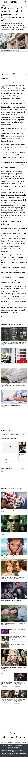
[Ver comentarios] (26, 6)
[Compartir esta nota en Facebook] (2, 74)
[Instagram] (16, 737)
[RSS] (20, 737)
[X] (8, 737)
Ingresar (21, 1)
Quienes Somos (10, 742)
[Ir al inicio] (10, 2)
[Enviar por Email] (14, 74)
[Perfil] (14, 733)
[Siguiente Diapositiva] (26, 451)
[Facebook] (4, 737)
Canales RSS (3, 742)
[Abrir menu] (2, 2)
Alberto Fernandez (15, 434)
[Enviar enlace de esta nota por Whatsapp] (10, 74)
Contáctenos (18, 742)
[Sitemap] (24, 737)
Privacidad (23, 742)
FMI (23, 434)
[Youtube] (12, 737)
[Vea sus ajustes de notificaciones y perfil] (25, 1)
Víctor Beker (5, 434)
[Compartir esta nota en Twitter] (6, 74)
